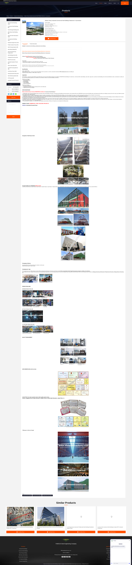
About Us (110, 3)
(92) (13, 63)
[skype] (8, 94)
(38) (13, 57)
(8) (11, 59)
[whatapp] (11, 94)
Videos (105, 3)
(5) (13, 80)
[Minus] (129, 540)
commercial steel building (27, 495)
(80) (13, 33)
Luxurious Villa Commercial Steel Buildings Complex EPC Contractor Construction (49, 528)
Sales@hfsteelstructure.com (115, 0)
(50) (13, 27)
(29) (13, 47)
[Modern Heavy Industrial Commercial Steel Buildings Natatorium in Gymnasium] (35, 28)
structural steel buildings (37, 495)
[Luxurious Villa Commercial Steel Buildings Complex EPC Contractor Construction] (51, 516)
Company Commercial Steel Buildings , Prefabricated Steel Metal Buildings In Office (81, 528)
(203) (13, 36)
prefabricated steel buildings (47, 495)
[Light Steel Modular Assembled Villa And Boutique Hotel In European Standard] (112, 516)
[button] (8, 519)
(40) (12, 52)
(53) (13, 44)
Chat (125, 3)
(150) (12, 55)
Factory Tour (109, 550)
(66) (13, 75)
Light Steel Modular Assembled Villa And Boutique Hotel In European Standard (110, 528)
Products (100, 3)
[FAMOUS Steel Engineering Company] (6, 3)
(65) (12, 49)
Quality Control (108, 552)
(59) (13, 68)
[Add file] (111, 563)
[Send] (129, 563)
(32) (13, 29)
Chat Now (13, 97)
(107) (12, 40)
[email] (13, 94)
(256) (12, 23)
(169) (12, 71)
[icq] (15, 94)
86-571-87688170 (126, 0)
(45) (13, 73)
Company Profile (109, 548)
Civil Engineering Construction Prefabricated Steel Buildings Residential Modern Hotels (19, 528)
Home (96, 3)
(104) (13, 42)
